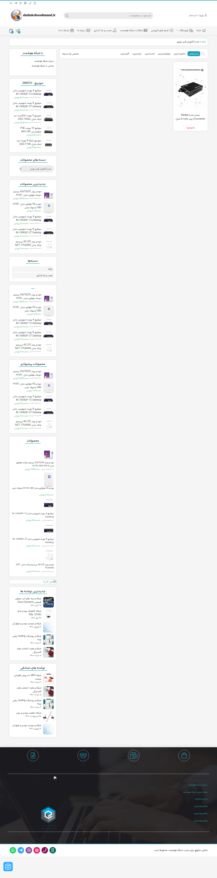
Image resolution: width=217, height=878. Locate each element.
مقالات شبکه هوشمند (131, 30)
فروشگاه (183, 30)
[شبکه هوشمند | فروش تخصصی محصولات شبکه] (32, 15)
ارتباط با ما (64, 30)
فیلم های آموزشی (160, 30)
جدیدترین (150, 53)
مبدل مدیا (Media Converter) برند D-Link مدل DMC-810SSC (190, 118)
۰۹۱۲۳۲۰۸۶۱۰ (201, 799)
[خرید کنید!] (32, 582)
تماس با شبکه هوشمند (43, 65)
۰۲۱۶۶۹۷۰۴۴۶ (201, 806)
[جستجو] (67, 15)
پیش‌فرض (194, 53)
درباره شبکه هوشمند (44, 61)
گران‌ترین (125, 53)
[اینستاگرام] (8, 866)
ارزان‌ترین (137, 53)
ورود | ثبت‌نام (197, 15)
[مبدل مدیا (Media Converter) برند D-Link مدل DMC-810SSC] (190, 87)
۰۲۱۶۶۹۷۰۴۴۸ (201, 821)
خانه (198, 30)
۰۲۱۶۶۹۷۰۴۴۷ (201, 814)
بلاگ (50, 269)
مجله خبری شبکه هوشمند (195, 792)
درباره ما (81, 30)
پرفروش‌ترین (164, 53)
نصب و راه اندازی (103, 30)
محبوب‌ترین (179, 53)
